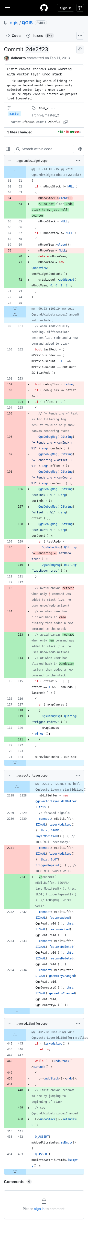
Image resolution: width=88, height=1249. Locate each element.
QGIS (27, 22)
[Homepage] (44, 8)
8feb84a (28, 122)
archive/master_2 (45, 115)
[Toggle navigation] (7, 7)
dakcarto (18, 58)
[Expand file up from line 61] (15, 172)
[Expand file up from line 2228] (17, 787)
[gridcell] (44, 172)
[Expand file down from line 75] (15, 309)
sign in (39, 1209)
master (15, 113)
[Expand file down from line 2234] (17, 1011)
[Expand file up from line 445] (15, 1035)
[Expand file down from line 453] (15, 1172)
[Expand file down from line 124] (15, 763)
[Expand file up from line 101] (15, 314)
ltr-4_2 (43, 108)
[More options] (78, 160)
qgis (14, 22)
